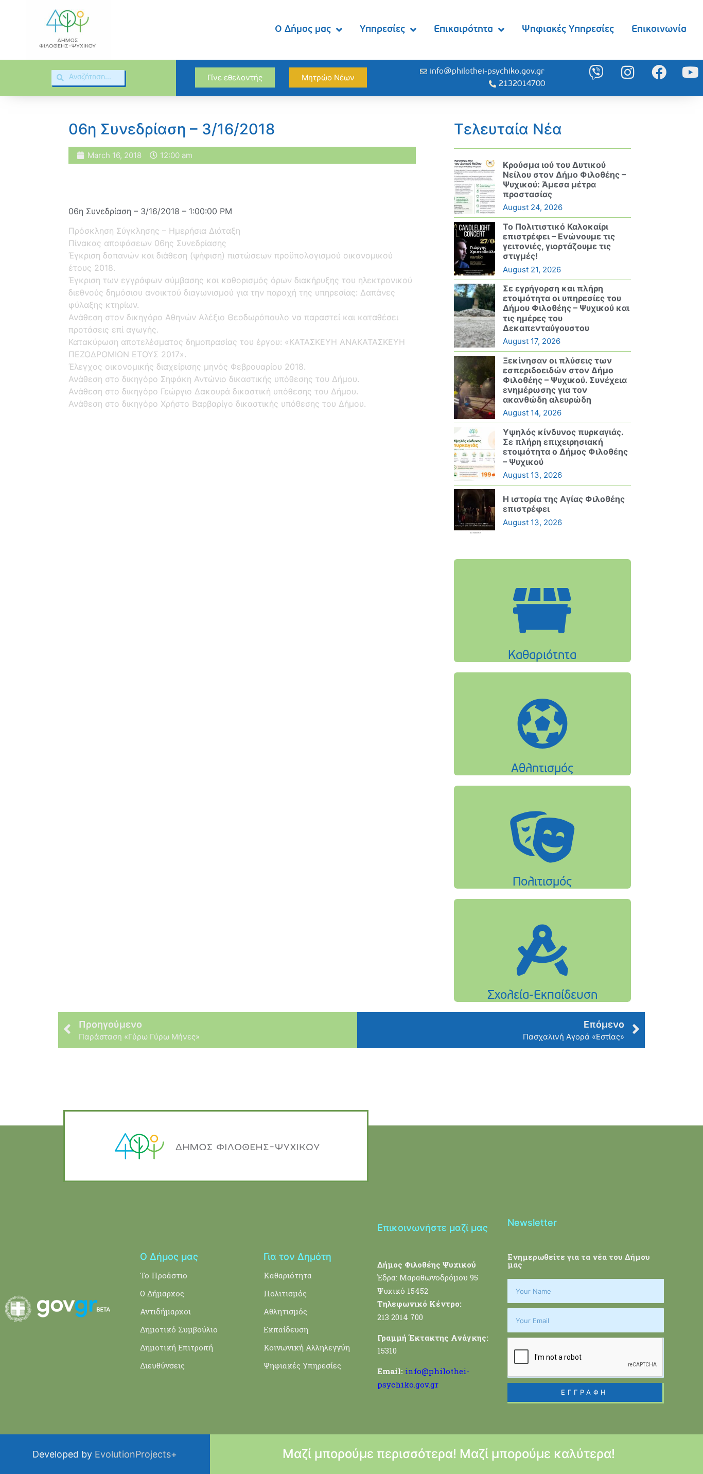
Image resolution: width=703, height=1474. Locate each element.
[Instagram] (627, 72)
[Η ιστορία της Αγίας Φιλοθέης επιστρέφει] (474, 511)
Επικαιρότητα (463, 29)
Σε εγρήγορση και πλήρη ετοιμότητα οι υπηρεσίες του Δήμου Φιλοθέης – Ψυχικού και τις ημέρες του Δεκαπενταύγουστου (566, 308)
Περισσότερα (542, 636)
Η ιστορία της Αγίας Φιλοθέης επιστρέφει (564, 504)
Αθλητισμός (285, 1311)
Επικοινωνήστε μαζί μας (432, 1227)
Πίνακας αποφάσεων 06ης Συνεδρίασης (147, 243)
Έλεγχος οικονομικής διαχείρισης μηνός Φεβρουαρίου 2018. (187, 366)
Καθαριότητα (287, 1275)
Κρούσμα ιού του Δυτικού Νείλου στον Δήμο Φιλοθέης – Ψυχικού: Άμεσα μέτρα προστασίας (564, 180)
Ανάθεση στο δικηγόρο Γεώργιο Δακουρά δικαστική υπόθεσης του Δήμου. (213, 391)
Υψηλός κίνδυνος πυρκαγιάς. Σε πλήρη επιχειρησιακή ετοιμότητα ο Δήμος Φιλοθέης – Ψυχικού (565, 447)
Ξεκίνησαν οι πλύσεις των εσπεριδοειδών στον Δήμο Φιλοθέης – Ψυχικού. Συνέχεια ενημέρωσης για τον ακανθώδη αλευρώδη (565, 380)
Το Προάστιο (163, 1275)
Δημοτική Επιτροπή (176, 1347)
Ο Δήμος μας (303, 29)
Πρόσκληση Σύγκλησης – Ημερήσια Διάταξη (154, 231)
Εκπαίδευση (285, 1329)
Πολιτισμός (285, 1293)
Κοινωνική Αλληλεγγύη (306, 1347)
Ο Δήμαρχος (162, 1293)
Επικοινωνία (659, 29)
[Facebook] (659, 72)
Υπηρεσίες (382, 29)
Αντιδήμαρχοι (165, 1311)
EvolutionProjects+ (136, 1454)
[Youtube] (690, 72)
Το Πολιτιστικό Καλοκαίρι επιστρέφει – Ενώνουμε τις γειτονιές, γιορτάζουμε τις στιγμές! (559, 241)
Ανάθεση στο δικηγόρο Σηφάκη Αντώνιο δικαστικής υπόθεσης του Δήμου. (213, 379)
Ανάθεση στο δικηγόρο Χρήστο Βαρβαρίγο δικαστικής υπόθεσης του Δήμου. (217, 403)
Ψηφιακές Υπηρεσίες (568, 29)
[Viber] (596, 72)
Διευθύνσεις (162, 1365)
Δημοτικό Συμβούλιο (179, 1329)
